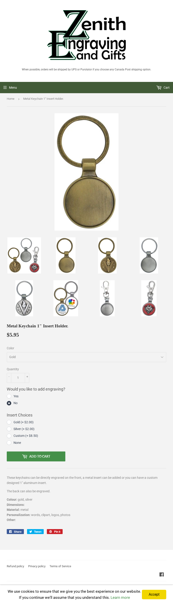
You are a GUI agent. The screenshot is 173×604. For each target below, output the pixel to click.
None (17, 442)
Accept (154, 594)
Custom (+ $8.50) (26, 435)
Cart (166, 87)
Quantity (13, 369)
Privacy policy (37, 566)
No (16, 403)
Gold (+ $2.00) (24, 422)
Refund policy (15, 566)
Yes (16, 396)
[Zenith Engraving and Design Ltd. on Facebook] (161, 575)
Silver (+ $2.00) (24, 429)
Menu (13, 87)
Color (10, 348)
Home (10, 98)
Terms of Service (60, 566)
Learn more (120, 597)
